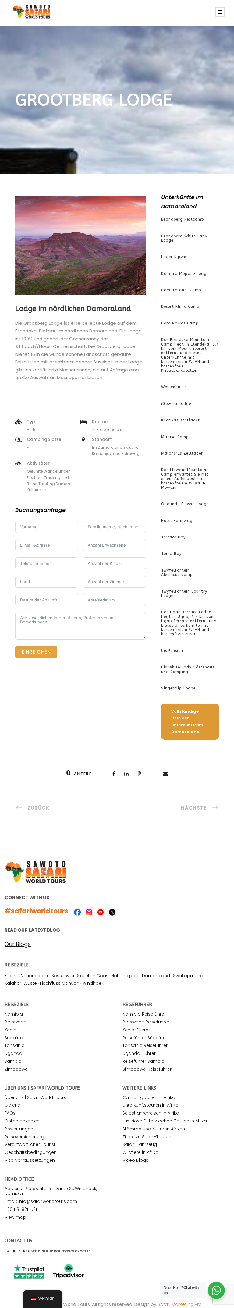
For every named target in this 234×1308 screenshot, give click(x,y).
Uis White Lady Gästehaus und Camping (187, 669)
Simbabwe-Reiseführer (147, 1069)
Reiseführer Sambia (143, 1061)
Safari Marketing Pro (180, 1304)
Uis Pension (172, 651)
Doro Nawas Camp (180, 323)
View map (15, 1217)
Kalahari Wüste (21, 983)
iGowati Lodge (176, 404)
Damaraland (156, 976)
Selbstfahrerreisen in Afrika (150, 1113)
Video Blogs (135, 1160)
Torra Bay (171, 553)
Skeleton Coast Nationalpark (108, 976)
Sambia (13, 1061)
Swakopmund (188, 976)
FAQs (10, 1113)
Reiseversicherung (24, 1137)
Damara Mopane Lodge (185, 273)
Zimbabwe (16, 1069)
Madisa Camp (175, 437)
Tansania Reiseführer (145, 1045)
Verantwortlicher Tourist (30, 1144)
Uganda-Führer (139, 1053)
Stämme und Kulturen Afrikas (153, 1129)
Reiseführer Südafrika (145, 1038)
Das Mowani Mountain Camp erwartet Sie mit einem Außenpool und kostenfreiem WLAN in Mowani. (184, 479)
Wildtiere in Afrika (140, 1152)
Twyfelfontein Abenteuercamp (177, 572)
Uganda (13, 1053)
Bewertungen (19, 1129)
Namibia (14, 1014)
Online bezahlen (22, 1121)
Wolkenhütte (174, 387)
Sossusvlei (62, 976)
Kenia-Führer (136, 1030)
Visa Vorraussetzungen (30, 1160)
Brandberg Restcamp (182, 219)
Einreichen (36, 651)
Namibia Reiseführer (144, 1014)
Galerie (12, 1105)
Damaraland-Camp (181, 290)
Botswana (16, 1022)
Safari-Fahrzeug (139, 1144)
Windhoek (93, 983)
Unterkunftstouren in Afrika (150, 1105)
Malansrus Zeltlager (182, 453)
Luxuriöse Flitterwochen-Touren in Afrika (164, 1121)
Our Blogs (18, 944)
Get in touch (17, 1251)
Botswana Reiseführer (145, 1022)
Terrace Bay (173, 537)
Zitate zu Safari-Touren (146, 1137)
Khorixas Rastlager (180, 420)
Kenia (10, 1030)
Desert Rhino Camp (180, 306)
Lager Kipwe (173, 257)
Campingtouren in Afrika (148, 1097)
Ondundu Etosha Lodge (185, 504)
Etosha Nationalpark (26, 976)
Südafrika (15, 1038)
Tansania (15, 1045)
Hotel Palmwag (177, 521)
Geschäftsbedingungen (31, 1152)
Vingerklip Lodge (178, 688)
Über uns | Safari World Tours (35, 1097)
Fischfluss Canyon (59, 983)
